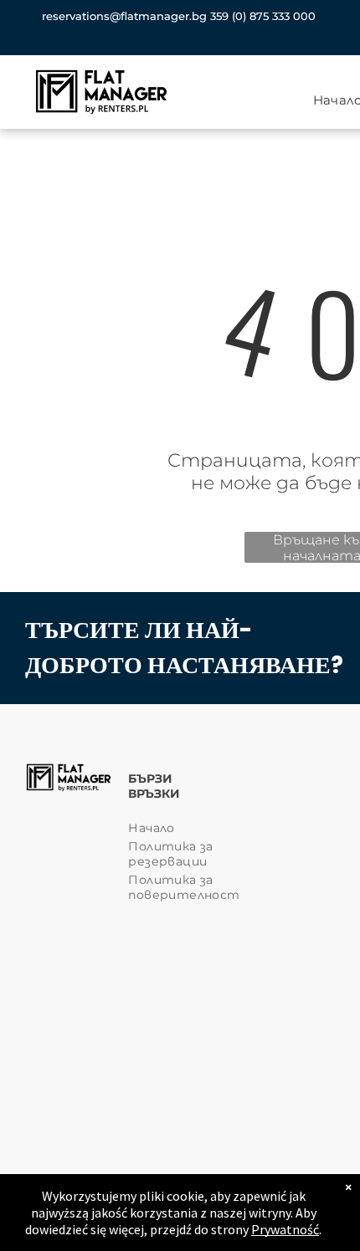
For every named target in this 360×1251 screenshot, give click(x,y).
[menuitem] (188, 828)
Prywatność (285, 1229)
